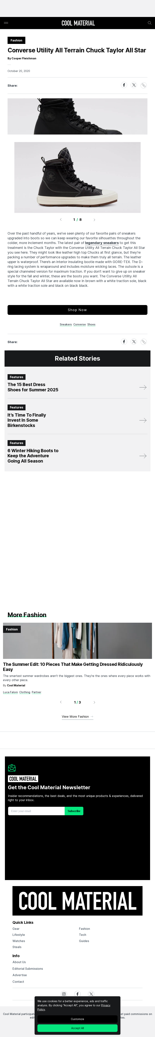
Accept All (77, 1028)
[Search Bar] (149, 23)
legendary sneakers (102, 243)
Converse (79, 324)
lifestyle (18, 935)
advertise (19, 975)
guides (84, 941)
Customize (77, 1019)
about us (19, 962)
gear (15, 929)
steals (16, 947)
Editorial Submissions (27, 968)
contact (18, 981)
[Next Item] (94, 219)
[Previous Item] (60, 219)
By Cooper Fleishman (22, 58)
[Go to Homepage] (78, 23)
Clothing (24, 692)
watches (18, 941)
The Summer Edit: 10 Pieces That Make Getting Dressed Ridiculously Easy (73, 667)
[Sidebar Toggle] (6, 23)
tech (82, 935)
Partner (36, 692)
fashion (84, 929)
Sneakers (66, 324)
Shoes (91, 324)
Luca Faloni (10, 692)
